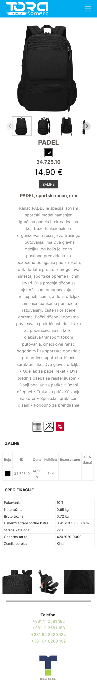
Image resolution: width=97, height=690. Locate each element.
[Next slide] (87, 126)
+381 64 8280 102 (48, 641)
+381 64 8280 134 (48, 634)
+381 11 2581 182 (48, 621)
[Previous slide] (10, 126)
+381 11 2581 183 (48, 627)
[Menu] (88, 9)
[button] (22, 126)
